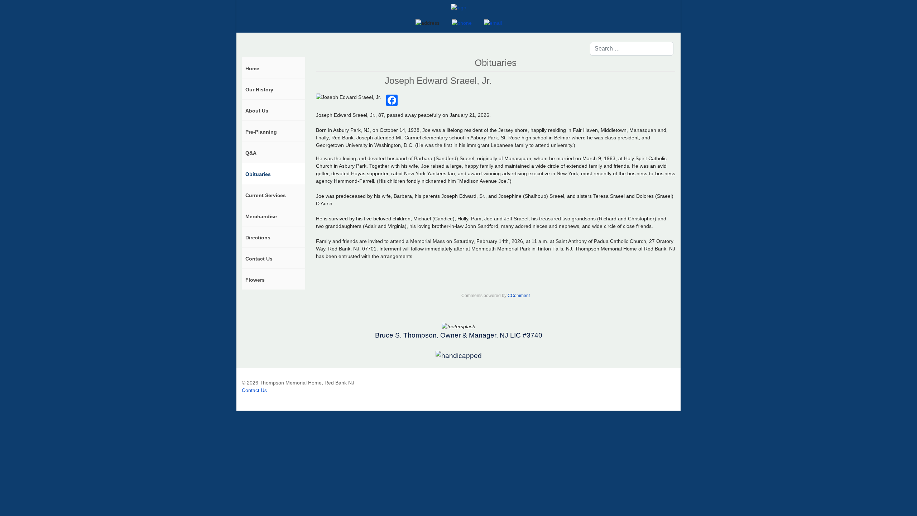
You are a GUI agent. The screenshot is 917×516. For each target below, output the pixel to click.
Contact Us (254, 390)
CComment (519, 295)
